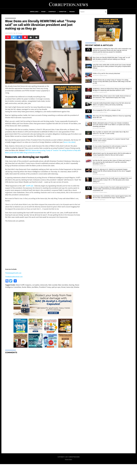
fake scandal (52, 285)
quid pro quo (56, 287)
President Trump (45, 287)
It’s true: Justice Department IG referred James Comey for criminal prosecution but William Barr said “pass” (110, 147)
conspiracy (52, 11)
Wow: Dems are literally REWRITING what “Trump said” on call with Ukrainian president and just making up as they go (111, 58)
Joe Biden (35, 287)
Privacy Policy (68, 459)
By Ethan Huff (103, 119)
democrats (44, 285)
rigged (43, 11)
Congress (28, 285)
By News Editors (103, 54)
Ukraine (76, 287)
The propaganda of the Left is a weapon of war (107, 110)
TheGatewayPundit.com (13, 273)
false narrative (63, 285)
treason (72, 11)
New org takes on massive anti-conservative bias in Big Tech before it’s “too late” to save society (111, 132)
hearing (71, 285)
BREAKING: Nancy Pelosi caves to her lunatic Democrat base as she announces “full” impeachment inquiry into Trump (112, 96)
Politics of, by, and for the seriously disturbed (106, 73)
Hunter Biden (26, 287)
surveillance (34, 11)
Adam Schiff (20, 285)
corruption (62, 11)
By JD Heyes (102, 61)
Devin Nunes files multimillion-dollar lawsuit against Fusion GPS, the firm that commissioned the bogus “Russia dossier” (112, 196)
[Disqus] (43, 378)
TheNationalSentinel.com (14, 277)
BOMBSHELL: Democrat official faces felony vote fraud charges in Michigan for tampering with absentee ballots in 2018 (112, 89)
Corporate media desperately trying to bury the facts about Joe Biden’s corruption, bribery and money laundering (112, 103)
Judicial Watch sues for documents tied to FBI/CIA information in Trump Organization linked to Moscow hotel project (112, 154)
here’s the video (69, 142)
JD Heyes (19, 33)
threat (63, 287)
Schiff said (29, 186)
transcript (69, 287)
